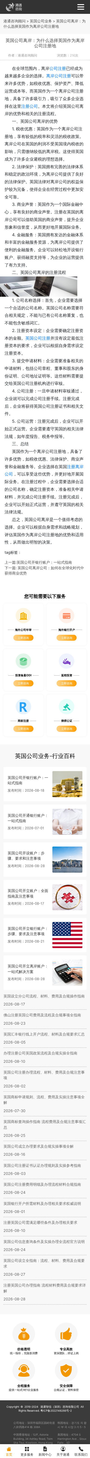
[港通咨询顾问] (13, 6)
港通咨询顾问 (14, 21)
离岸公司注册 (58, 75)
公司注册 (57, 68)
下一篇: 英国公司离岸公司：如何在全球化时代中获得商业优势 (44, 570)
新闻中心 (45, 1454)
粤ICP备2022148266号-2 (56, 1410)
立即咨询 (23, 638)
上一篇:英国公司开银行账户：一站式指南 (38, 562)
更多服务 (27, 1454)
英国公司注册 (37, 338)
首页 (9, 1454)
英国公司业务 (41, 21)
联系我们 (81, 1454)
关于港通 (63, 1454)
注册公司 (29, 106)
